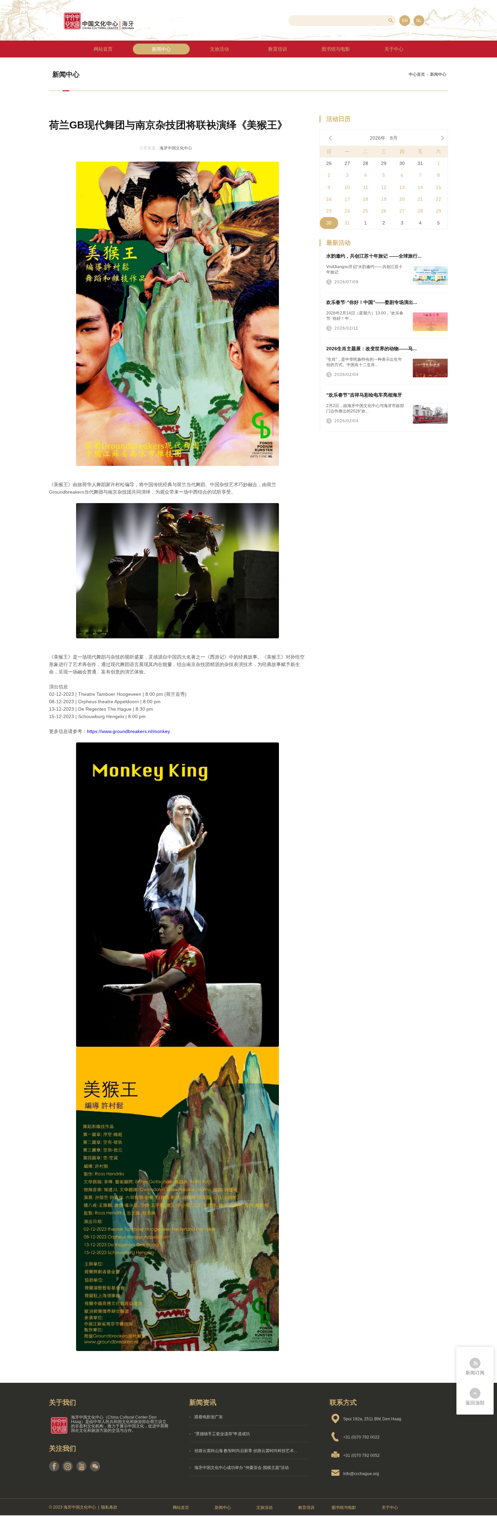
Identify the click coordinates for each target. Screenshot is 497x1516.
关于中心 (390, 1507)
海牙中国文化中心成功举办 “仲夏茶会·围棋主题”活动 (241, 1467)
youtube (81, 1466)
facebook (54, 1466)
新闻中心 (161, 49)
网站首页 (103, 49)
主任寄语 (394, 66)
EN (405, 20)
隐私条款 (109, 1507)
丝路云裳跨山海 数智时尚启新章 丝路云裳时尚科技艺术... (245, 1450)
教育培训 (277, 49)
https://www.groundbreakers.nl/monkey (128, 731)
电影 (336, 83)
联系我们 (394, 83)
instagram (68, 1466)
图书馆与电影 (344, 1507)
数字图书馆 (336, 49)
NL (419, 20)
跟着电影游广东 (208, 1417)
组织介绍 (394, 49)
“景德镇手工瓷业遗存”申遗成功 (222, 1433)
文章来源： (149, 148)
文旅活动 (219, 49)
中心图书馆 (336, 66)
